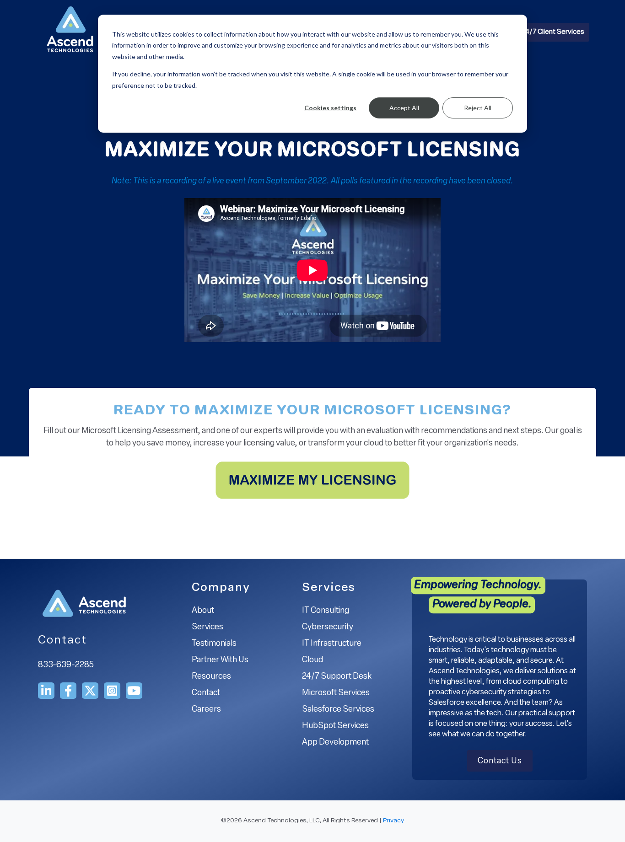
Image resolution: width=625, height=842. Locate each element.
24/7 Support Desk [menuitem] (337, 677)
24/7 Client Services (553, 32)
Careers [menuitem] (206, 710)
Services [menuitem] (207, 627)
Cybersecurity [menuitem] (327, 627)
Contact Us (500, 761)
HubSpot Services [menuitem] (335, 726)
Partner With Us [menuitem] (220, 660)
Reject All (477, 108)
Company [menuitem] (221, 588)
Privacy (393, 820)
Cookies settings (330, 108)
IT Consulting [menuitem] (325, 611)
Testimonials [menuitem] (214, 644)
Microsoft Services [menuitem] (336, 693)
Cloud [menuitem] (312, 660)
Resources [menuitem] (211, 677)
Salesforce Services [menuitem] (338, 710)
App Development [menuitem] (335, 743)
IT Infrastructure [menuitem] (331, 644)
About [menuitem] (203, 611)
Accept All (404, 108)
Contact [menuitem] (206, 693)
